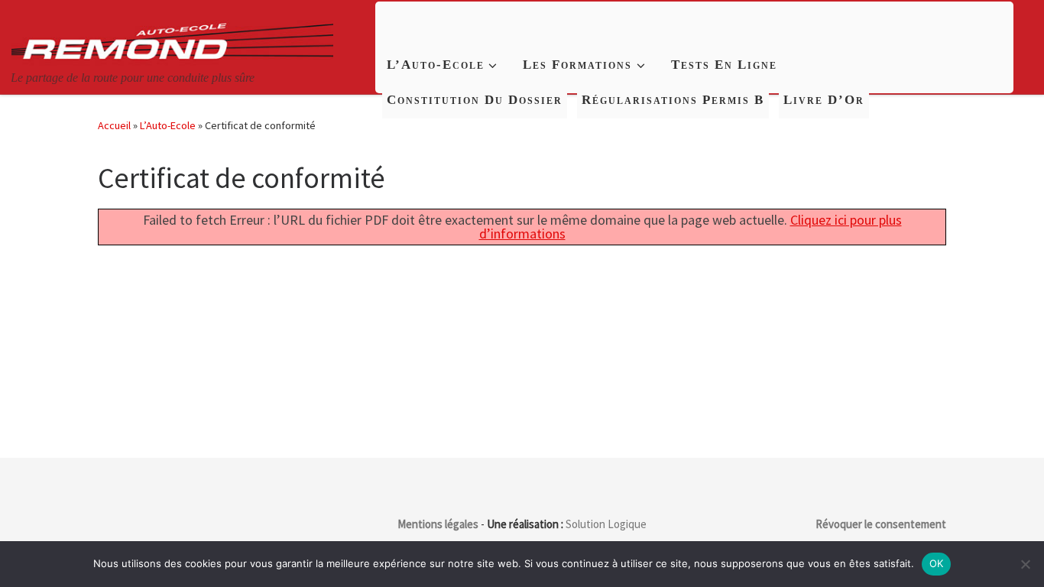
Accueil (114, 125)
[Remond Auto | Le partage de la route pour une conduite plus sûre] (172, 34)
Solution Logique (606, 524)
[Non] (1025, 564)
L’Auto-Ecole (168, 125)
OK (936, 563)
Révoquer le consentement (880, 524)
